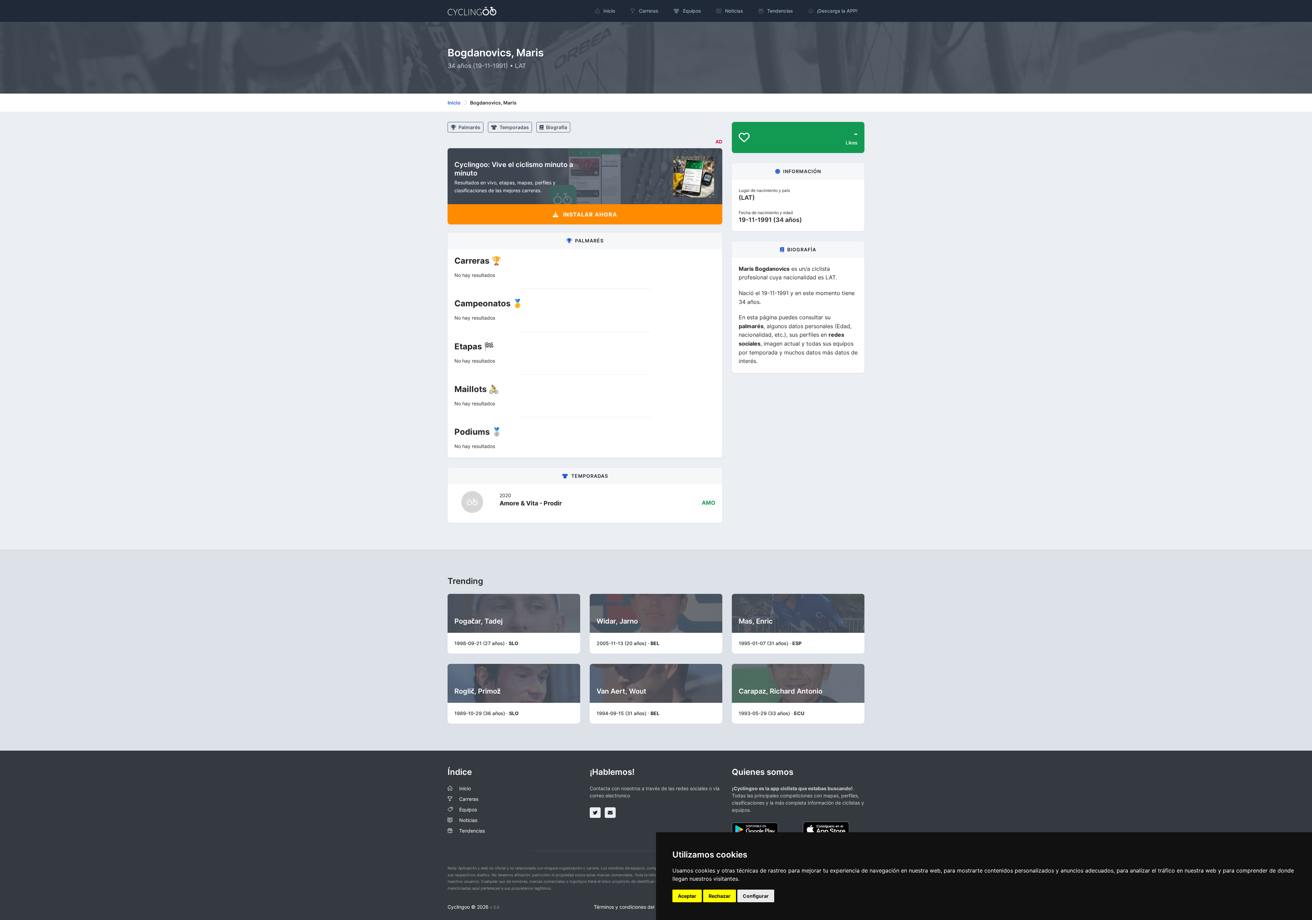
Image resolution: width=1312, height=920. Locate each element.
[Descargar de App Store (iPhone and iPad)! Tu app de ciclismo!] (826, 829)
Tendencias (472, 831)
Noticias (468, 820)
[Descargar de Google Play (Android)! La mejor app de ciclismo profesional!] (755, 829)
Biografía (556, 127)
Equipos (468, 809)
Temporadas (513, 127)
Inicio (454, 103)
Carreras (468, 799)
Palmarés (468, 127)
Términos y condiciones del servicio (633, 907)
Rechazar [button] (719, 896)
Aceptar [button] (687, 896)
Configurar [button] (756, 896)
